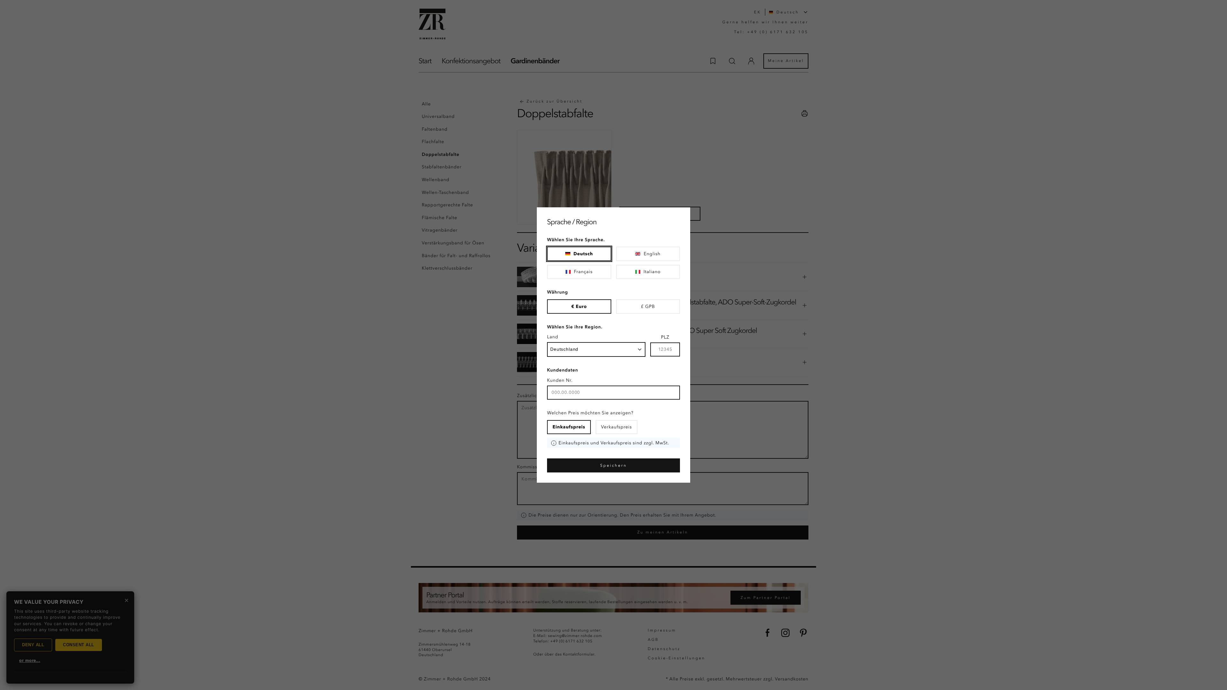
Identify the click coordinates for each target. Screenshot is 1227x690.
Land (552, 337)
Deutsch (583, 254)
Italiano (652, 271)
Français (583, 271)
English (652, 254)
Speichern (613, 465)
